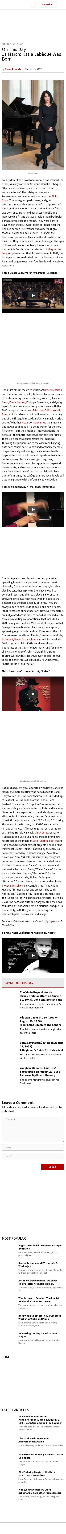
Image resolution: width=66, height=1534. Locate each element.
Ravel (17, 639)
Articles (5, 43)
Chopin (44, 840)
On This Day (18, 43)
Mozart (26, 422)
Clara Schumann (31, 639)
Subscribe (47, 4)
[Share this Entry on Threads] (57, 1528)
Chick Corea (41, 832)
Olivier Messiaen (52, 390)
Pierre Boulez (17, 402)
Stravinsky (39, 422)
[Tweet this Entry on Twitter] (38, 1528)
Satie (35, 840)
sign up (49, 921)
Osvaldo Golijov (14, 885)
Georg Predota (13, 69)
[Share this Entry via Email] (8, 1528)
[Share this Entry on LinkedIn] (48, 1528)
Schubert (7, 639)
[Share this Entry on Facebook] (28, 1528)
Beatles (53, 840)
